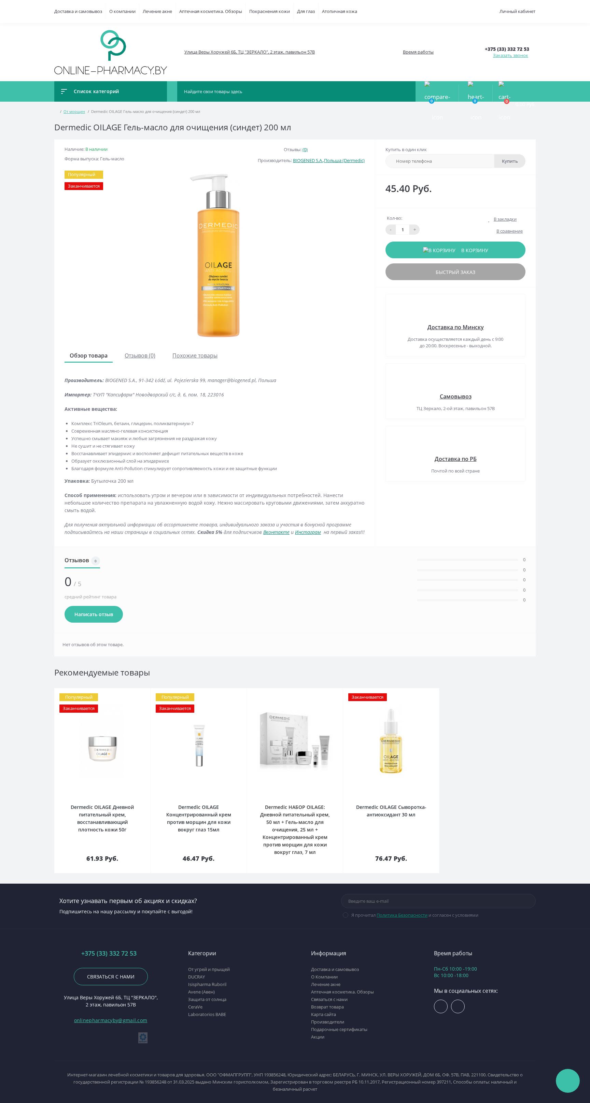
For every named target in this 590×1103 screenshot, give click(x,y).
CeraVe (195, 1007)
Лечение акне (157, 11)
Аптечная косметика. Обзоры (210, 11)
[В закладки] (149, 692)
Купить (510, 161)
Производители (327, 1022)
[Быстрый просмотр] (134, 692)
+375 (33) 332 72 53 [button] (109, 953)
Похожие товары (194, 355)
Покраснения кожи (269, 11)
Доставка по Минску (455, 327)
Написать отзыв (93, 614)
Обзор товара (89, 355)
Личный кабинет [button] (517, 11)
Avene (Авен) (201, 992)
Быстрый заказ (455, 272)
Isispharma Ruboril (207, 984)
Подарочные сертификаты (339, 1029)
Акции (317, 1037)
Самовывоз (456, 396)
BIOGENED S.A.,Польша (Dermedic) (329, 160)
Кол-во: (394, 218)
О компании (122, 11)
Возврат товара (327, 1007)
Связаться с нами (111, 976)
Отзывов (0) (140, 355)
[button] (249, 52)
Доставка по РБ (456, 459)
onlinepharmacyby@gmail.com (111, 1020)
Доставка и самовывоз (78, 11)
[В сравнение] (142, 692)
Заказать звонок (510, 55)
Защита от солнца (207, 999)
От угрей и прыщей (209, 969)
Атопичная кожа (339, 11)
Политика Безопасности (402, 915)
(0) (305, 149)
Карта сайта (323, 1014)
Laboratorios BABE (207, 1014)
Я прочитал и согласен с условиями (414, 915)
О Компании (324, 977)
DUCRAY (196, 977)
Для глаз (306, 11)
